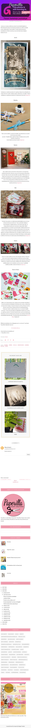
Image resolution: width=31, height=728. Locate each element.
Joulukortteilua (6, 598)
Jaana (6, 345)
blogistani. (22, 139)
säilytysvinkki (5, 667)
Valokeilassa (11, 639)
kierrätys (26, 646)
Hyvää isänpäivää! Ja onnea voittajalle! (12, 601)
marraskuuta (6, 594)
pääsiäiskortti (19, 662)
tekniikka (3, 669)
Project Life (22, 636)
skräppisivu (22, 664)
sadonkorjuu (5, 664)
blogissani (23, 264)
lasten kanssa (17, 652)
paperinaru (4, 662)
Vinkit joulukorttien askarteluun (10, 603)
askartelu (18, 641)
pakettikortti (5, 659)
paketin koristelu (22, 657)
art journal (4, 641)
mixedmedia (12, 654)
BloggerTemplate (21, 726)
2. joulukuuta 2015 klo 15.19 (9, 448)
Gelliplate (11, 634)
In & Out (9, 573)
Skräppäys (3, 639)
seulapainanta (14, 664)
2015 (3, 590)
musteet (27, 654)
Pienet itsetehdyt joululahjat (9, 596)
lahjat (10, 652)
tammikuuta (6, 620)
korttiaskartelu (5, 649)
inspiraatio (11, 646)
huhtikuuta (6, 614)
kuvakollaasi (15, 649)
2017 (3, 587)
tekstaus (10, 669)
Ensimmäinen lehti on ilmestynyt (14, 565)
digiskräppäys (25, 644)
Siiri (6, 346)
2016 (3, 589)
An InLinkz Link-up (15, 328)
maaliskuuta (6, 616)
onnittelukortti (5, 657)
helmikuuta (6, 618)
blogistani (28, 95)
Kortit (21, 634)
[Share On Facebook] (8, 340)
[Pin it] (13, 340)
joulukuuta (6, 592)
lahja (21, 649)
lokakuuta (6, 605)
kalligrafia (19, 646)
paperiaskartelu (23, 659)
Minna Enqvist (7, 447)
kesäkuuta (6, 611)
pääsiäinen (11, 662)
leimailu (24, 652)
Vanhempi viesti (24, 479)
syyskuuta (6, 607)
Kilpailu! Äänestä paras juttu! (13, 557)
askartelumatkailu (6, 644)
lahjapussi (4, 652)
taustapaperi (13, 667)
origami (14, 657)
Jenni (10, 345)
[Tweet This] (5, 340)
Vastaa (28, 454)
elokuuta (5, 609)
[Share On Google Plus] (11, 340)
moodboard (20, 654)
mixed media (4, 654)
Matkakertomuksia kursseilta (9, 636)
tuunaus (16, 669)
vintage (8, 672)
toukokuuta (6, 613)
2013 (3, 624)
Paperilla (15, 4)
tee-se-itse (21, 667)
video (2, 672)
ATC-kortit (4, 634)
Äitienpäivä (22, 672)
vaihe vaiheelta (24, 669)
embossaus (4, 646)
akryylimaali (19, 639)
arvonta (11, 641)
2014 (3, 622)
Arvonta (9, 541)
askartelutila (16, 644)
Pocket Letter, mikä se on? (9, 600)
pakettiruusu (13, 659)
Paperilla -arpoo (10, 549)
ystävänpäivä (14, 672)
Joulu (15, 345)
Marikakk (21, 345)
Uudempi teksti (6, 479)
